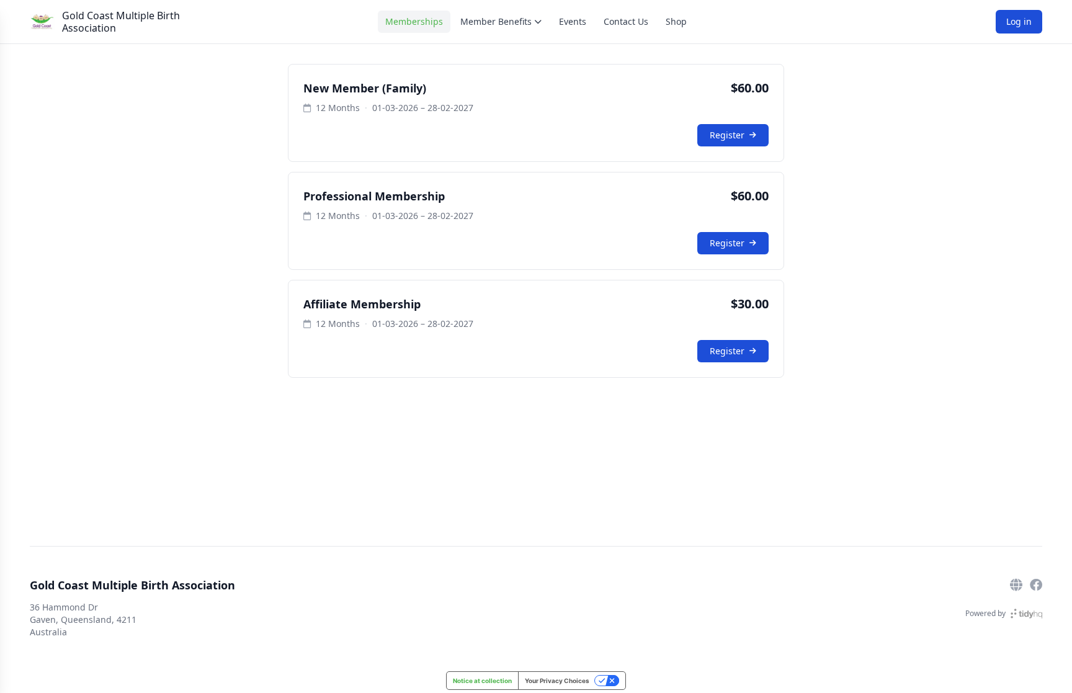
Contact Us (626, 21)
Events (572, 21)
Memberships (414, 21)
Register (727, 135)
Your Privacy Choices (557, 680)
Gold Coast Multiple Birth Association (121, 21)
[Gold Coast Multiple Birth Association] (42, 21)
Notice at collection (482, 680)
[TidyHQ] (1026, 614)
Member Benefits (496, 21)
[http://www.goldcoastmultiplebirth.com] (1016, 585)
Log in (1019, 21)
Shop (676, 21)
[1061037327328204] (1036, 585)
